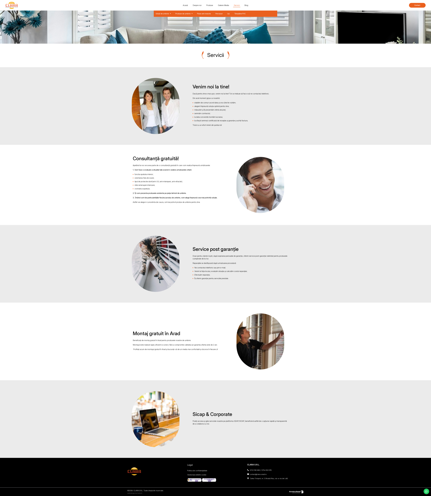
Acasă (185, 5)
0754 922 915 (267, 470)
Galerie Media (223, 5)
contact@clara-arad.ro (258, 474)
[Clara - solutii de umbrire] (11, 5)
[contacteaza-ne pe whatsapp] (426, 491)
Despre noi (197, 5)
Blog (246, 5)
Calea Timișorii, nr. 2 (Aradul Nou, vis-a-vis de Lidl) (269, 478)
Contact (417, 5)
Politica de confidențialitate (197, 471)
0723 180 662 (255, 470)
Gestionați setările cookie (196, 475)
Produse (209, 5)
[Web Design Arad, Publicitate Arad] (296, 492)
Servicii (237, 5)
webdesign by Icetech (134, 493)
